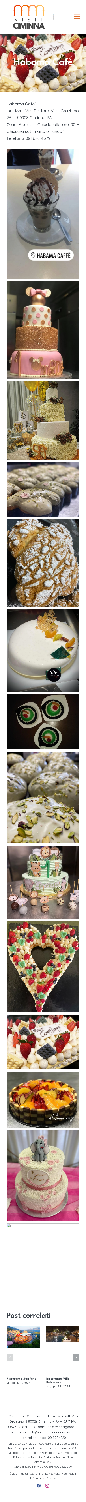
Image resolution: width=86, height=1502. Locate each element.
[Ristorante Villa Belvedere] (62, 1350)
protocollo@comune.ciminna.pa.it (46, 1432)
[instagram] (47, 1486)
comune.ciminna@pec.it (57, 1427)
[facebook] (39, 1486)
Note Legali (69, 1474)
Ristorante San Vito (21, 1378)
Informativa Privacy (43, 1478)
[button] (10, 1357)
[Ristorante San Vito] (23, 1350)
